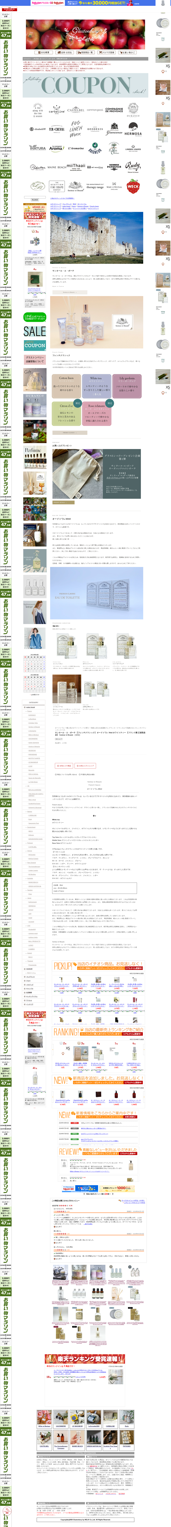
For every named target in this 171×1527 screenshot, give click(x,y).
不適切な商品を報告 (88, 774)
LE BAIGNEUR (33, 762)
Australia (30, 878)
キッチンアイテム (31, 996)
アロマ (28, 981)
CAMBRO (31, 949)
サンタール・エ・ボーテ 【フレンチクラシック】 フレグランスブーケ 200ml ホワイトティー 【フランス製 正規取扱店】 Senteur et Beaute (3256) (60, 1323)
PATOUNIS (31, 855)
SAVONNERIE (33, 739)
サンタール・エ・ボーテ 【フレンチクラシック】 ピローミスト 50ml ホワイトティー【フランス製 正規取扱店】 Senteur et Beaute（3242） (97, 1323)
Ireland (29, 953)
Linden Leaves (33, 870)
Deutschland (31, 827)
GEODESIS (32, 750)
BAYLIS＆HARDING (34, 790)
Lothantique (32, 719)
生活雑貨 (29, 992)
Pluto (30, 894)
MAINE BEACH (33, 882)
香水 (74, 204)
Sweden (30, 890)
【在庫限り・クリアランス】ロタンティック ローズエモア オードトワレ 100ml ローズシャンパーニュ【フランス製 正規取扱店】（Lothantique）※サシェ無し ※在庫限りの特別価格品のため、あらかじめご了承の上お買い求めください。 (98, 1343)
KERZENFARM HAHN (35, 839)
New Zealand (31, 863)
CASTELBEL (32, 847)
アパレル (29, 1000)
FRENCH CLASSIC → (70, 432)
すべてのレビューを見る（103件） (133, 1200)
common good (33, 933)
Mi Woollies (32, 874)
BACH (30, 957)
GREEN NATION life (34, 886)
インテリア (29, 1004)
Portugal (30, 843)
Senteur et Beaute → (70, 292)
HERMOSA (32, 906)
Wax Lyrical (32, 800)
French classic (94, 206)
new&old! (29, 969)
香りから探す (67, 208)
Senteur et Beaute (34, 727)
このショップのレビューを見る (134, 1202)
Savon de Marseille (34, 778)
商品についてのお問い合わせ (67, 774)
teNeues (31, 835)
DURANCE (32, 715)
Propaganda (32, 965)
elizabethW (32, 929)
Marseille (31, 770)
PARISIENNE (32, 754)
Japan (29, 898)
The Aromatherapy (34, 866)
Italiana (29, 811)
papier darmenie (33, 742)
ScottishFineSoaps (34, 803)
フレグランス (30, 977)
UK (28, 786)
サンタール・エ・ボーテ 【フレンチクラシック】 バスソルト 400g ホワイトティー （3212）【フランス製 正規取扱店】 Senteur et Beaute (79, 1323)
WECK (30, 831)
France (29, 711)
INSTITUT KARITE (34, 758)
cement (30, 910)
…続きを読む (88, 1224)
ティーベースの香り (80, 208)
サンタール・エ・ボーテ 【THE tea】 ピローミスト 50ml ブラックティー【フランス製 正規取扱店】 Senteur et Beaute (79, 1342)
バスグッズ (29, 985)
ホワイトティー (93, 208)
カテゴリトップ (55, 204)
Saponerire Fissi (33, 823)
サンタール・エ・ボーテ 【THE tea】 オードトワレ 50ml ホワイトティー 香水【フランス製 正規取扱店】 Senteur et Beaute (60, 1342)
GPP (29, 914)
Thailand (30, 961)
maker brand (30, 707)
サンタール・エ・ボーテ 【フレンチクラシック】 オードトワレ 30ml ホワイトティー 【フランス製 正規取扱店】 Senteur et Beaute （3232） (135, 1302)
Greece (29, 851)
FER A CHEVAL (33, 774)
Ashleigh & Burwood (34, 807)
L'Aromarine (32, 731)
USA (28, 925)
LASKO (30, 945)
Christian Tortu (33, 723)
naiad (30, 918)
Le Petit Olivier (33, 782)
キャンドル (29, 988)
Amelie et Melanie (34, 746)
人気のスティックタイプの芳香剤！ (62, 198)
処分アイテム (31, 973)
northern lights (33, 937)
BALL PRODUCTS (34, 941)
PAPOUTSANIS (33, 859)
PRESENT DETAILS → (60, 502)
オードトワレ (82, 204)
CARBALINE (32, 815)
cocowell (31, 922)
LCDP (30, 766)
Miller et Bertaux (33, 735)
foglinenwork (32, 902)
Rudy (30, 819)
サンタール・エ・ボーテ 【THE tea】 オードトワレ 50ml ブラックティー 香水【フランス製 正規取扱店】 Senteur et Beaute (135, 1323)
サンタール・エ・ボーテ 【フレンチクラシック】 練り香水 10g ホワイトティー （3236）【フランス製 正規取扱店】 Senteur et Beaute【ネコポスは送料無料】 (116, 1323)
